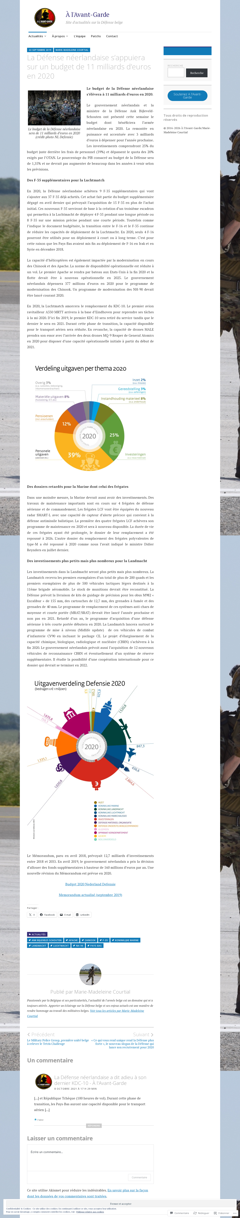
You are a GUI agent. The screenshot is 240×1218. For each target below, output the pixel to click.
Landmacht (39, 945)
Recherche (175, 65)
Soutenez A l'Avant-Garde (187, 95)
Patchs (96, 36)
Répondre (94, 1125)
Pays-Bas (96, 945)
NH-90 (79, 945)
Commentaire (139, 1177)
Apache (73, 940)
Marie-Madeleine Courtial (72, 49)
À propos (58, 36)
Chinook (90, 940)
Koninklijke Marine (127, 940)
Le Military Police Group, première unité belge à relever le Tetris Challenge (58, 1039)
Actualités (35, 36)
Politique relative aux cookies (90, 1211)
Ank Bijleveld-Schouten (47, 940)
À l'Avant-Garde (87, 14)
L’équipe (80, 36)
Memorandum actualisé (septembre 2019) (90, 895)
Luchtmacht (61, 945)
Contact (112, 36)
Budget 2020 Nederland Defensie (90, 884)
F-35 (105, 940)
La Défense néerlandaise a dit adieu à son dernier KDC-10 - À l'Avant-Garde (100, 1080)
